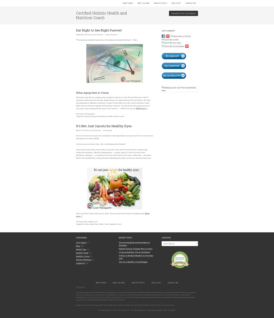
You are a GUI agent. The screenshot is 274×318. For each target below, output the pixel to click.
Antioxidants (101, 116)
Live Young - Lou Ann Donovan (93, 3)
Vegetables (113, 224)
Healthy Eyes (93, 224)
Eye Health (109, 116)
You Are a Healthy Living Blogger (133, 262)
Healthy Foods (93, 222)
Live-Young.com (123, 310)
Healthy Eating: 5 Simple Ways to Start (135, 249)
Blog (93, 114)
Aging (87, 116)
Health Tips (81, 249)
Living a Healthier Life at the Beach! (134, 252)
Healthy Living (82, 256)
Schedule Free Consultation (183, 13)
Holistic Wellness (83, 260)
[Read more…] (141, 108)
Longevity (80, 263)
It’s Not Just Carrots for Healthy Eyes (104, 126)
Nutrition (116, 116)
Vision (122, 116)
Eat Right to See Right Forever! (99, 30)
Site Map (172, 310)
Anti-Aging (87, 114)
